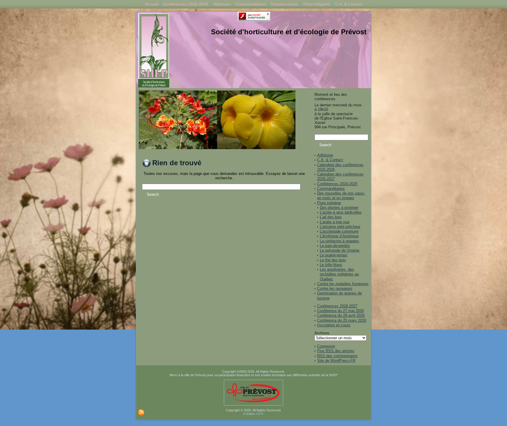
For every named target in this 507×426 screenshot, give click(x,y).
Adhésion (325, 155)
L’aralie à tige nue (334, 222)
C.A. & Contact (330, 160)
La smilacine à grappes (339, 241)
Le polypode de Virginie (339, 250)
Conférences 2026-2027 (337, 306)
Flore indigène (329, 203)
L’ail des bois (331, 217)
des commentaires (337, 356)
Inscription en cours (334, 325)
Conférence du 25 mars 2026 (341, 320)
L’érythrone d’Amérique (339, 236)
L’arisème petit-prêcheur (340, 226)
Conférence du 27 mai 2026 (340, 311)
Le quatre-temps (333, 255)
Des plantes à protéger (339, 207)
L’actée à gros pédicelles (341, 212)
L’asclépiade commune (339, 231)
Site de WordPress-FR (336, 360)
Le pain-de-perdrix (335, 245)
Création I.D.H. (253, 413)
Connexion (326, 346)
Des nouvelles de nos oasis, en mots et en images (341, 195)
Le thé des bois (333, 260)
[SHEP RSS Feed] (141, 412)
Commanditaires (331, 188)
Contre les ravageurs (334, 288)
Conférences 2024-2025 (337, 184)
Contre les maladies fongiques (343, 284)
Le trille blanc (331, 265)
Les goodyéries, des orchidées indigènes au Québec (339, 274)
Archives (322, 333)
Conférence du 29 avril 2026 (341, 315)
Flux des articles (335, 351)
